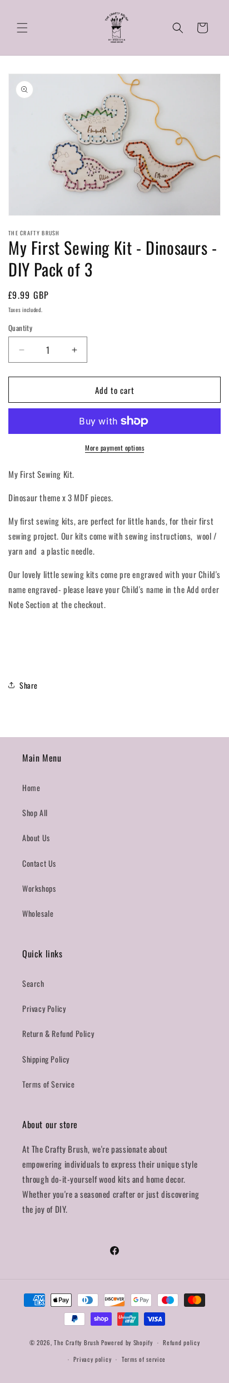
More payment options (114, 447)
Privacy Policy (44, 1008)
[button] (22, 28)
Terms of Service (48, 1084)
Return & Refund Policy (58, 1033)
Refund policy (181, 1342)
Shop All (35, 812)
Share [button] (28, 685)
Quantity (20, 328)
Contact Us (39, 863)
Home (31, 787)
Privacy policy (92, 1359)
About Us (36, 837)
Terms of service (144, 1359)
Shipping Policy (45, 1059)
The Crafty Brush (77, 1342)
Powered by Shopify (127, 1342)
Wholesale (37, 913)
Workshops (39, 888)
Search (33, 983)
